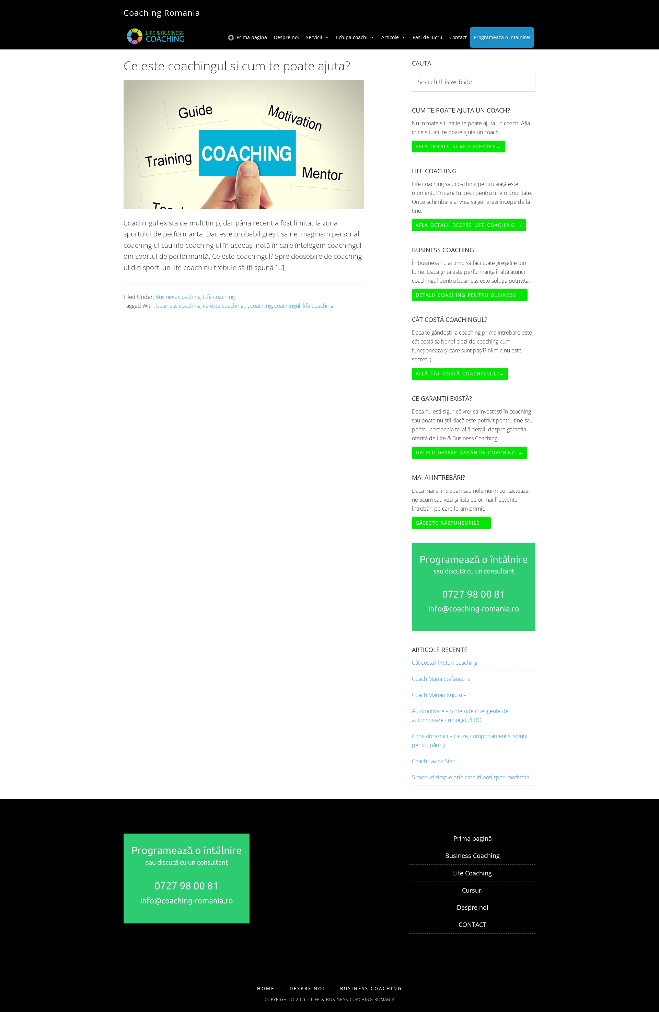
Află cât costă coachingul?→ (460, 373)
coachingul (287, 306)
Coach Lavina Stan (433, 761)
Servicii (314, 37)
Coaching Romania (162, 12)
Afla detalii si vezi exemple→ (458, 146)
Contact (458, 37)
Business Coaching (177, 297)
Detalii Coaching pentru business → (470, 295)
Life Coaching (472, 873)
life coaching (318, 306)
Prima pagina (251, 37)
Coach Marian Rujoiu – (439, 695)
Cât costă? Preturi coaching (444, 662)
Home (266, 988)
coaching (261, 306)
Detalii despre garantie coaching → (469, 452)
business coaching (178, 306)
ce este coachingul (225, 306)
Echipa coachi (352, 37)
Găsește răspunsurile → (451, 523)
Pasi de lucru (427, 37)
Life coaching (219, 297)
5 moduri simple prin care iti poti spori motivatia (470, 777)
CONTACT (472, 924)
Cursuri (472, 890)
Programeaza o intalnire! (502, 37)
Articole (390, 37)
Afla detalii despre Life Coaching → (469, 225)
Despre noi (286, 37)
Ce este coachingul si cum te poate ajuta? (237, 65)
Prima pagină (472, 838)
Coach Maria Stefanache (441, 679)
